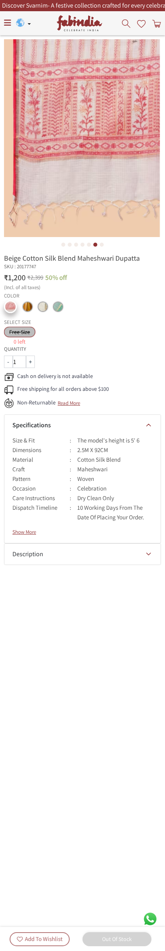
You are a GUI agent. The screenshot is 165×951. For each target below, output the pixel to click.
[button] (10, 306)
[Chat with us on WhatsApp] (150, 918)
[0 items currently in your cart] (156, 23)
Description (27, 554)
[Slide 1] (63, 245)
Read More (69, 403)
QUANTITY (15, 349)
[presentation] (127, 23)
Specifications (31, 425)
